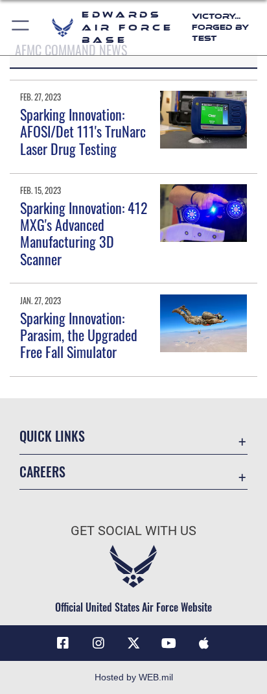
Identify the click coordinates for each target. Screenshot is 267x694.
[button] (21, 27)
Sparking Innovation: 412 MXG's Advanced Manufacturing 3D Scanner (84, 233)
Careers (42, 471)
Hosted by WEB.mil (134, 677)
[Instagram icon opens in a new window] (98, 643)
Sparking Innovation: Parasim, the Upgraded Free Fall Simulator (78, 335)
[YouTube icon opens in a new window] (168, 643)
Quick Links (52, 436)
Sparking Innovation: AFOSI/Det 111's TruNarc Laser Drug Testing (83, 131)
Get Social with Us (133, 530)
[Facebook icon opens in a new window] (63, 643)
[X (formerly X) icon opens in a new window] (133, 643)
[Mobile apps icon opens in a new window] (204, 643)
